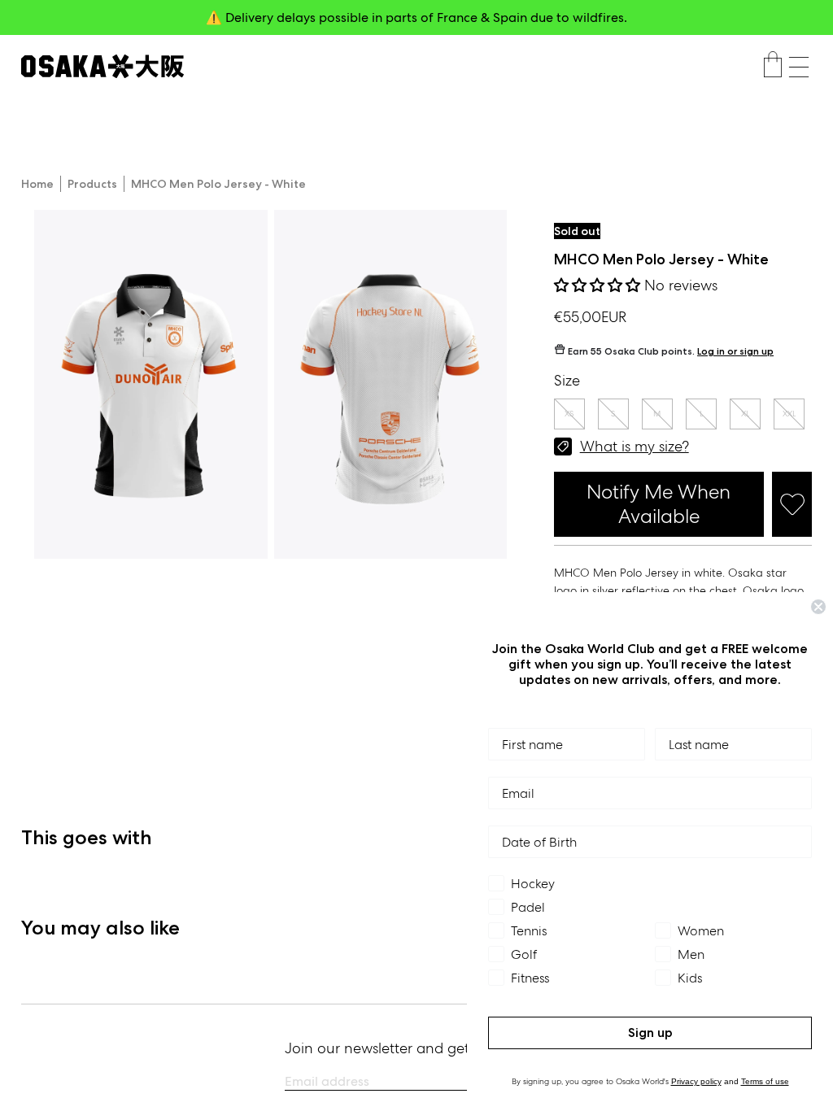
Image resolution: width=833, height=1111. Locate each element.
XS (569, 413)
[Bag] (773, 66)
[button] (799, 67)
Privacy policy (696, 1081)
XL (745, 413)
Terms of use (765, 1081)
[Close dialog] (818, 607)
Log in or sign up (735, 351)
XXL (789, 413)
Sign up (650, 1032)
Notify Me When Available (659, 504)
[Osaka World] (102, 66)
